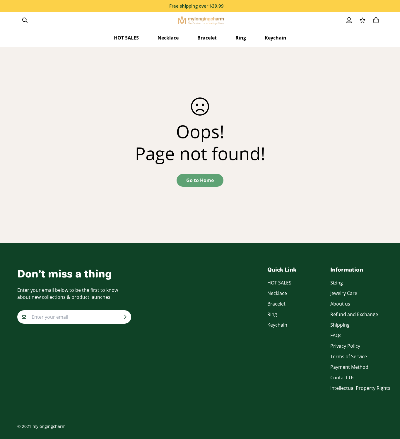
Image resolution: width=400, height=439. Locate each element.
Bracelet (207, 38)
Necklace (168, 38)
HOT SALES (126, 38)
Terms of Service (348, 356)
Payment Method (349, 367)
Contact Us (342, 377)
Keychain (275, 38)
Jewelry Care (343, 293)
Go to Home (200, 180)
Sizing (336, 282)
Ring (240, 38)
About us (340, 304)
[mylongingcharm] (200, 20)
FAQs (335, 335)
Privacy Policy (345, 346)
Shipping (340, 325)
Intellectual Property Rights (360, 388)
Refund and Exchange (354, 314)
